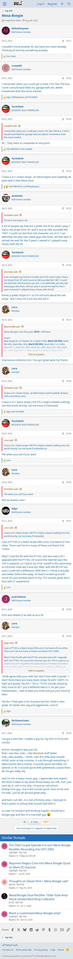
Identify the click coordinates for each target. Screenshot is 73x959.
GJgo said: (9, 642)
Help (52, 949)
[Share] (63, 41)
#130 (68, 482)
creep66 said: (10, 125)
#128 (68, 381)
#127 (68, 319)
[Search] (69, 4)
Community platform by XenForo (29, 956)
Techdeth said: (11, 215)
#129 (68, 433)
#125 (68, 208)
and (19, 149)
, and (22, 97)
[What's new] (62, 4)
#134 (68, 733)
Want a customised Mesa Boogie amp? (35, 913)
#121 (68, 40)
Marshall (38, 753)
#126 (68, 265)
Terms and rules (24, 949)
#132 (68, 609)
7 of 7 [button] (45, 821)
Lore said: (9, 440)
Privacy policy (41, 949)
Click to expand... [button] (36, 354)
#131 (68, 520)
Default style (11, 945)
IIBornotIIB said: (12, 326)
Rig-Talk (22, 852)
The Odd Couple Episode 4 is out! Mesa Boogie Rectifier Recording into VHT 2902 (40, 847)
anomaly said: (11, 271)
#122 (68, 78)
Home (61, 949)
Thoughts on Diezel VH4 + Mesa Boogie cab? (38, 881)
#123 (68, 119)
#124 (68, 171)
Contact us (7, 949)
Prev (35, 821)
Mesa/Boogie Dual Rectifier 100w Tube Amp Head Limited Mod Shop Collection (38, 897)
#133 (68, 636)
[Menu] (5, 4)
